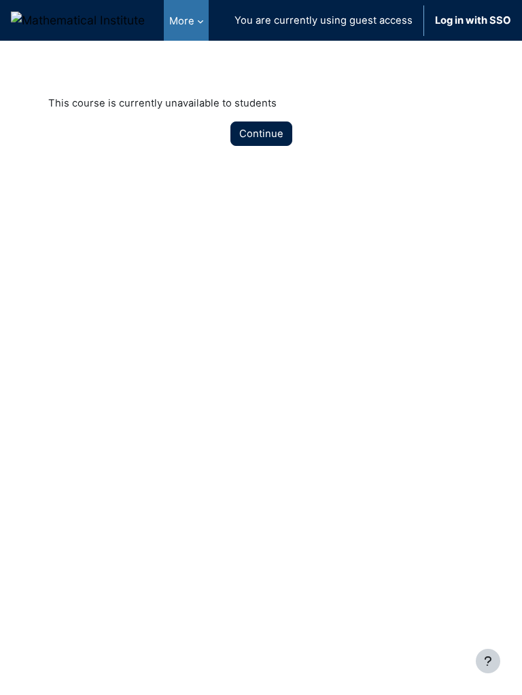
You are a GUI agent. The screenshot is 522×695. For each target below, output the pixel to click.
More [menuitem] (181, 21)
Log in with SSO (473, 20)
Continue (261, 134)
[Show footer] (488, 661)
